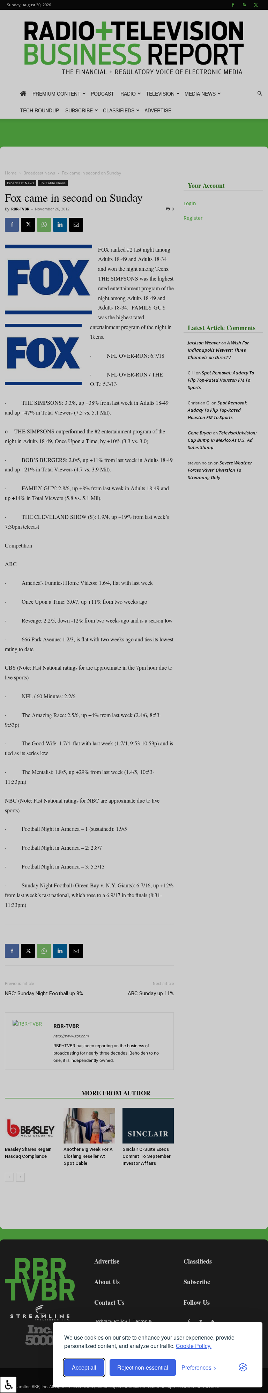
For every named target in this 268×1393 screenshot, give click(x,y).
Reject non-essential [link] (142, 1367)
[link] (8, 1384)
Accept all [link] (84, 1367)
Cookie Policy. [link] (193, 1346)
